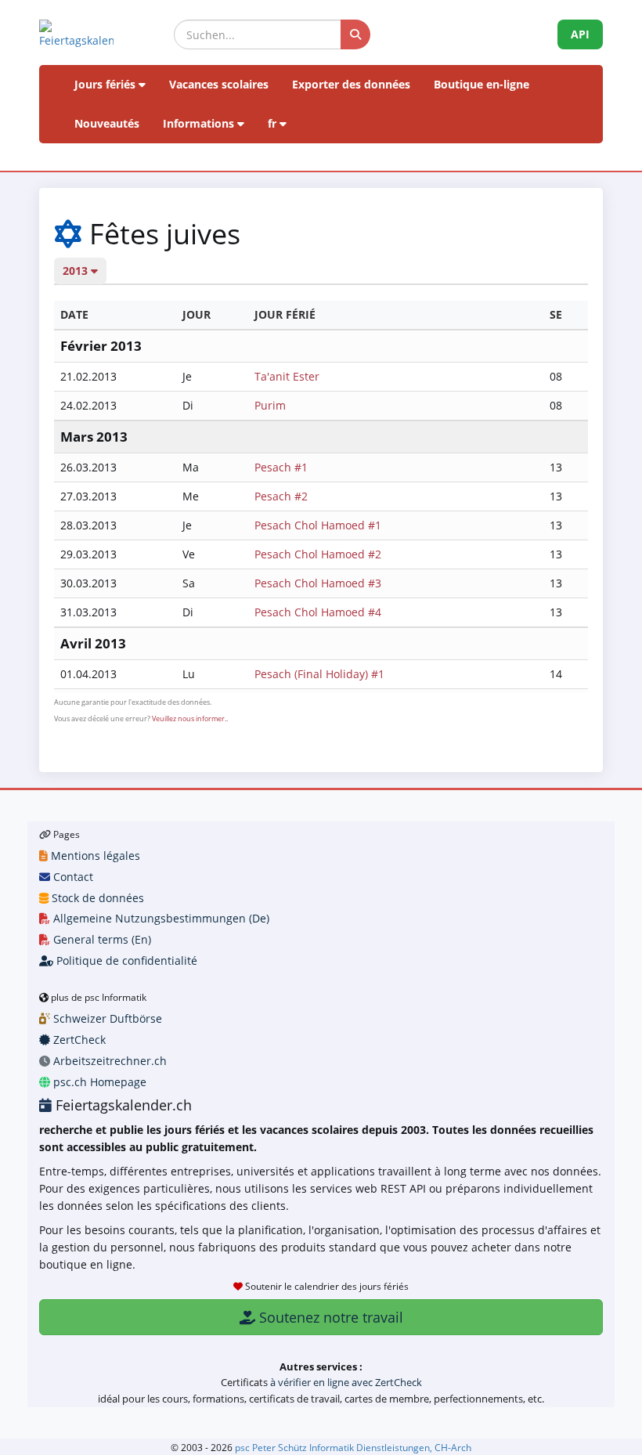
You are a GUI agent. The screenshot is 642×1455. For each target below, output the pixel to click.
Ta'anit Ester (286, 376)
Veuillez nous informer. (189, 718)
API (580, 34)
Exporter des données (351, 84)
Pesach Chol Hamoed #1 (317, 525)
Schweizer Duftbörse (106, 1018)
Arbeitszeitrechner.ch (108, 1060)
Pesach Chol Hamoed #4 (317, 612)
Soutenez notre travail (329, 1317)
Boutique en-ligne (481, 84)
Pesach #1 (281, 467)
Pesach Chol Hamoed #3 (317, 583)
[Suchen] (355, 34)
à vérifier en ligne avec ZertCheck (346, 1382)
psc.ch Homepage (98, 1081)
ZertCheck (78, 1039)
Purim (270, 405)
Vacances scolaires (219, 84)
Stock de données (96, 897)
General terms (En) (100, 939)
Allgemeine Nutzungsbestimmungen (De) (159, 918)
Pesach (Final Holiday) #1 (319, 673)
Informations (200, 123)
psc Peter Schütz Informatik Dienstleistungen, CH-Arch (353, 1447)
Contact (71, 876)
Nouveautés (106, 123)
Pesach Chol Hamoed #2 (317, 554)
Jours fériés (106, 84)
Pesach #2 (281, 496)
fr (274, 123)
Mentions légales (94, 855)
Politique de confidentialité (125, 960)
